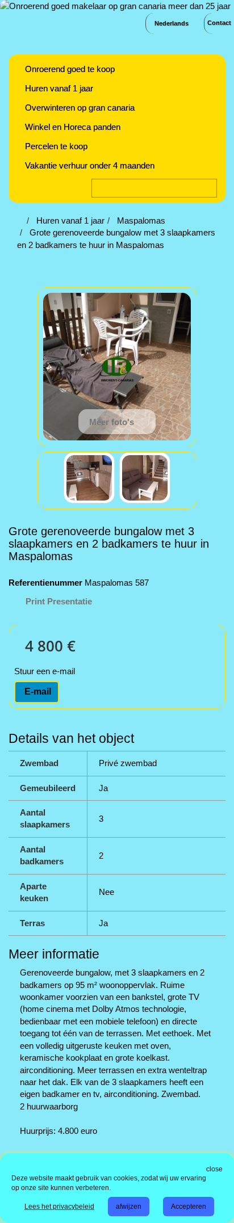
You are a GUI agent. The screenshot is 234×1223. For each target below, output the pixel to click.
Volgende (180, 479)
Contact (219, 22)
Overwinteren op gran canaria (80, 107)
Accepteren (188, 1207)
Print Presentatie (59, 601)
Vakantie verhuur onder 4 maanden (89, 165)
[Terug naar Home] (20, 220)
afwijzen (128, 1207)
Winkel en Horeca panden (72, 127)
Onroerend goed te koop (70, 69)
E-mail (36, 691)
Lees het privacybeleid (59, 1207)
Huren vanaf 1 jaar (59, 88)
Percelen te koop (56, 146)
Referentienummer (45, 582)
